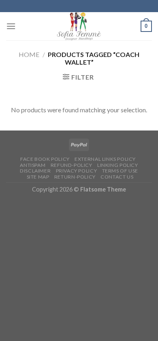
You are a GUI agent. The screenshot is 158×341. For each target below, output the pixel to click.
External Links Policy (105, 159)
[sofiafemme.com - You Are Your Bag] (79, 26)
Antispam (32, 165)
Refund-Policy (71, 165)
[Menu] (11, 26)
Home (29, 54)
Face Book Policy (45, 159)
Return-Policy (75, 177)
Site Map (38, 177)
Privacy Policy (76, 171)
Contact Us (116, 177)
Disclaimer (35, 171)
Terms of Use (120, 171)
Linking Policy (117, 165)
